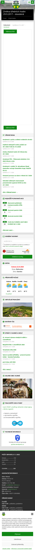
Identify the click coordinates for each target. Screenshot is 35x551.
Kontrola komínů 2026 (15, 216)
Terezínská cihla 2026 (9, 350)
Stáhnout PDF (10, 31)
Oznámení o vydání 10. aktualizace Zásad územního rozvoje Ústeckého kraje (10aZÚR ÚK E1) (17, 168)
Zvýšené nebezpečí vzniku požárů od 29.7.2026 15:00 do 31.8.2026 (14, 146)
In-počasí (9, 294)
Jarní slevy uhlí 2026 (9, 362)
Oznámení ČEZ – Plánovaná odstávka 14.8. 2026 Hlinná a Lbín (16, 160)
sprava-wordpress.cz (17, 444)
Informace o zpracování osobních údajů (21, 548)
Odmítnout (17, 539)
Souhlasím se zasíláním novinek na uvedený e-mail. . (16, 245)
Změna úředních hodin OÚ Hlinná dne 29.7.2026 (15, 153)
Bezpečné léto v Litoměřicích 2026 (14, 345)
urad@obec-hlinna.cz (13, 485)
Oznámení (6, 27)
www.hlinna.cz (12, 489)
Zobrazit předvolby (17, 544)
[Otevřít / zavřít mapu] (29, 2)
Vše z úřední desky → (10, 192)
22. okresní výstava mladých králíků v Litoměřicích (15, 338)
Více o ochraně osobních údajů (14, 246)
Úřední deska (12, 18)
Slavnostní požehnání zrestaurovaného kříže (15, 204)
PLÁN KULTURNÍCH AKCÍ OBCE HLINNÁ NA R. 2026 (18, 223)
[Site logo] (16, 5)
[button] (32, 514)
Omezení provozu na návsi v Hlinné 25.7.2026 (17, 175)
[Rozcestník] (32, 2)
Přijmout (17, 534)
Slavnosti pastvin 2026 (15, 210)
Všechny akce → (8, 230)
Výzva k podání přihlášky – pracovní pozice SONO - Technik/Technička (16, 356)
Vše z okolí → (7, 369)
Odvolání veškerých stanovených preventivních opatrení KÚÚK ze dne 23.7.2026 (14, 183)
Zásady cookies (6, 548)
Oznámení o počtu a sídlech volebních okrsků (17, 139)
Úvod (4, 18)
